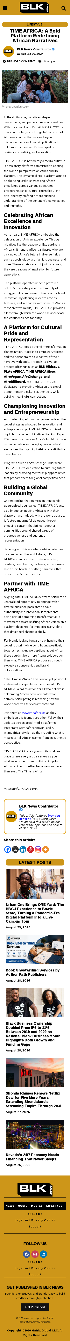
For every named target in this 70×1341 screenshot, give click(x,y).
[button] (5, 7)
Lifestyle (34, 24)
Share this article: (19, 839)
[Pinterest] (30, 849)
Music (23, 1205)
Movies (37, 1205)
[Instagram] (38, 849)
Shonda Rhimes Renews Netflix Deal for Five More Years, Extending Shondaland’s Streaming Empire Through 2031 (34, 1099)
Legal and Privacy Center (35, 1220)
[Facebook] (7, 849)
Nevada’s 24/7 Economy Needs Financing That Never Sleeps (32, 1156)
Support (35, 1226)
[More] (45, 849)
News (10, 1205)
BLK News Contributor (34, 49)
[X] (15, 849)
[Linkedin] (22, 849)
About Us (35, 1214)
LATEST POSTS (35, 862)
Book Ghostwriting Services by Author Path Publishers (33, 972)
